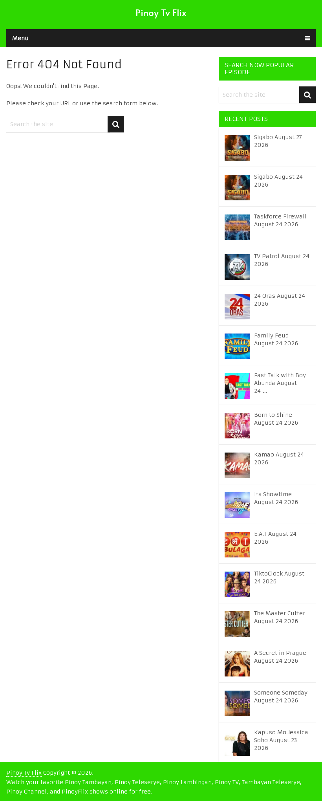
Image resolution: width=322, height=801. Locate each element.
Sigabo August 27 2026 (278, 141)
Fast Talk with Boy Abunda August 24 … (280, 383)
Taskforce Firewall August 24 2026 (280, 220)
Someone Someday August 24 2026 (280, 696)
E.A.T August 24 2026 (275, 537)
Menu (20, 38)
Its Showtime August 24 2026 (276, 498)
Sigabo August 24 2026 (278, 180)
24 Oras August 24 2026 (279, 299)
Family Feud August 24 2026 (276, 339)
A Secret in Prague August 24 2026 (280, 656)
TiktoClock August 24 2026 (279, 577)
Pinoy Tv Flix (161, 12)
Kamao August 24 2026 (279, 458)
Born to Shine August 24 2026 (276, 418)
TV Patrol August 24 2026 (281, 260)
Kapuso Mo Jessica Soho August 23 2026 (281, 740)
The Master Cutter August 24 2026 (279, 617)
